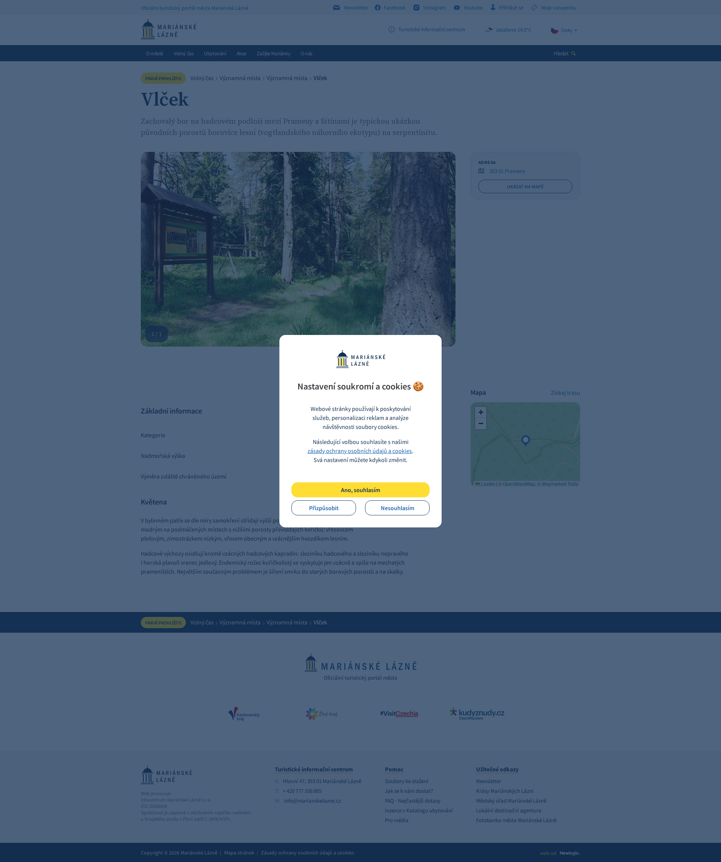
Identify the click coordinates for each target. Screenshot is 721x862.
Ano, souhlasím (360, 490)
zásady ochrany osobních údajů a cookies (360, 450)
